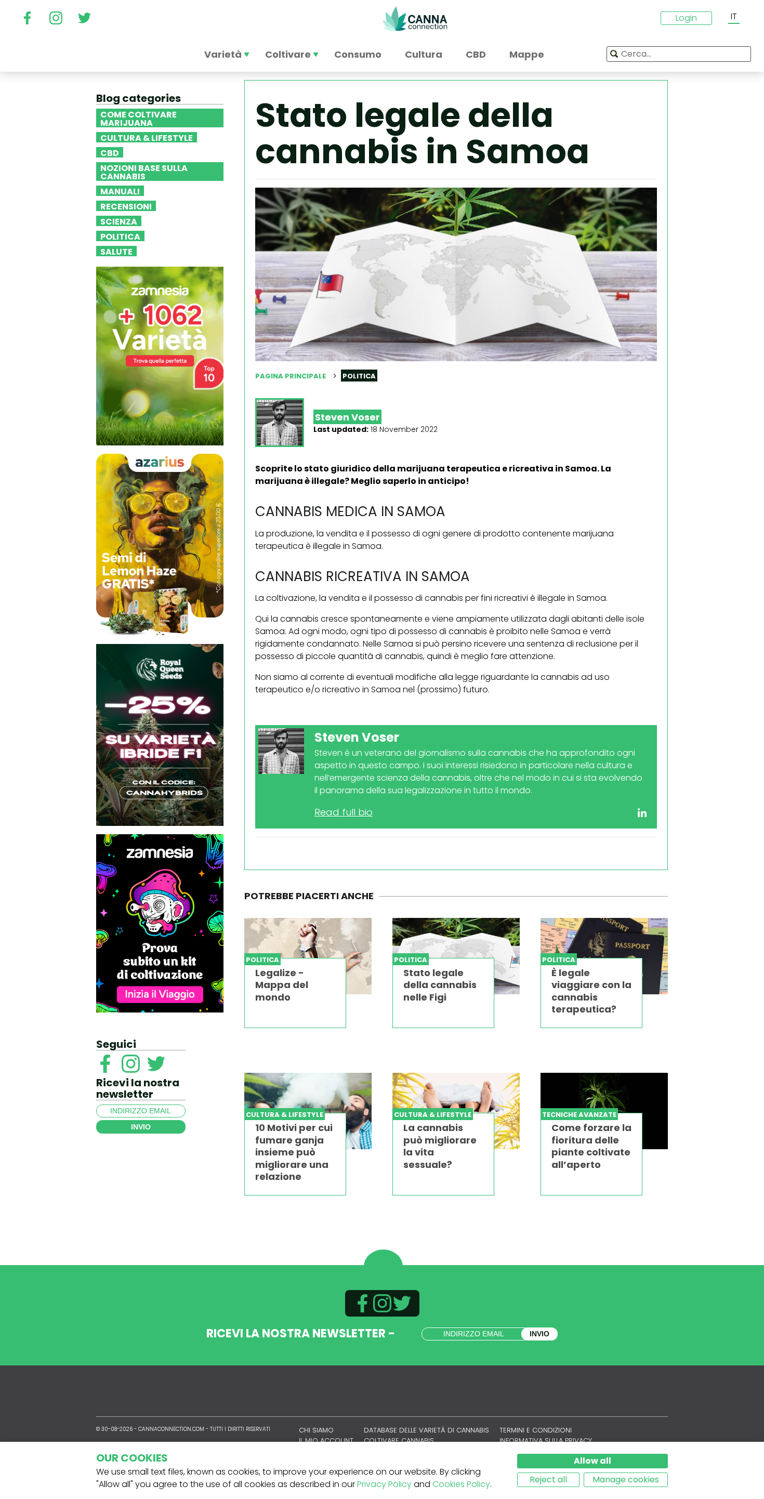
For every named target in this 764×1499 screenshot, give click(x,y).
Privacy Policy (384, 1484)
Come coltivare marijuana (138, 118)
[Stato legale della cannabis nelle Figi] (456, 956)
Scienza (118, 221)
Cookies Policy (461, 1484)
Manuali (120, 191)
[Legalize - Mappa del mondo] (308, 956)
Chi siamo (316, 1430)
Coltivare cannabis (399, 1440)
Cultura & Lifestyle (146, 137)
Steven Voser (347, 417)
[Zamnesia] (159, 355)
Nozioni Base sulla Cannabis (144, 171)
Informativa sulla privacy (545, 1440)
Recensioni (126, 206)
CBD (109, 152)
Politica (120, 236)
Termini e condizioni (535, 1430)
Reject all (548, 1479)
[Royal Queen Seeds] (159, 734)
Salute (116, 251)
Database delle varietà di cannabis (426, 1430)
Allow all (592, 1461)
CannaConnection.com (414, 18)
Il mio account (326, 1440)
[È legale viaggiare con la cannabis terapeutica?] (604, 956)
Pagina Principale (290, 376)
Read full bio (343, 812)
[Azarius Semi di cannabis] (159, 544)
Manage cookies (625, 1479)
